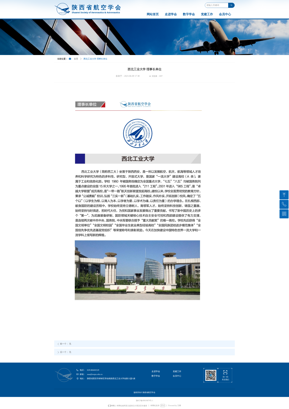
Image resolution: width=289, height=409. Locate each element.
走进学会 (171, 14)
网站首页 (153, 14)
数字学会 (189, 14)
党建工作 (207, 14)
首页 (76, 59)
